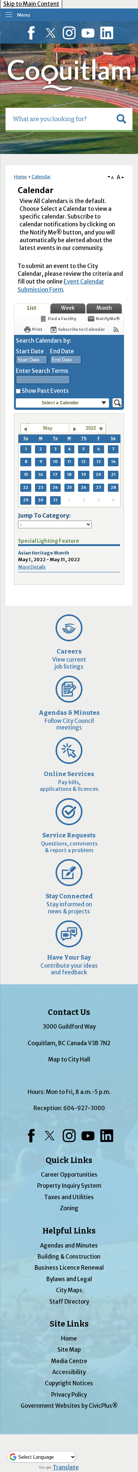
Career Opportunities (69, 1174)
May (47, 428)
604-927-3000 (84, 1108)
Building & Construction (69, 1256)
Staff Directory (69, 1301)
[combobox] (31, 360)
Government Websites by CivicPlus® (69, 1405)
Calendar (41, 176)
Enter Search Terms (42, 370)
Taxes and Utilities (69, 1197)
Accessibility (69, 1372)
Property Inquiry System (69, 1185)
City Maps (69, 1290)
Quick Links (69, 1160)
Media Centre (69, 1361)
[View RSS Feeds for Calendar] (116, 329)
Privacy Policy (69, 1394)
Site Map (69, 1349)
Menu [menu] (23, 15)
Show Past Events (45, 390)
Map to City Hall (69, 1059)
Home (20, 176)
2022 (91, 428)
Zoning (69, 1208)
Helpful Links (69, 1231)
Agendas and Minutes (69, 1245)
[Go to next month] (75, 429)
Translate (66, 1467)
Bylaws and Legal (69, 1279)
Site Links (69, 1324)
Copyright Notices (69, 1383)
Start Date (30, 351)
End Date (62, 351)
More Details (32, 567)
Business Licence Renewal (69, 1267)
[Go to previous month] (25, 429)
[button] (121, 119)
